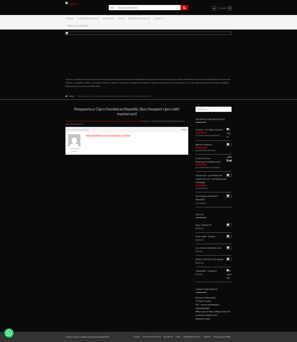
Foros (74, 121)
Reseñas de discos (139, 18)
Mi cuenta (109, 18)
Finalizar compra (77, 25)
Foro (121, 18)
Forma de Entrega (88, 18)
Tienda (69, 18)
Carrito (159, 18)
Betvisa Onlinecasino (206, 297)
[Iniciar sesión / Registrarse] (214, 8)
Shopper (84, 337)
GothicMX (83, 121)
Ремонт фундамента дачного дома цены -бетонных (108, 135)
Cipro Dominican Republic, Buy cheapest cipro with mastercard (114, 121)
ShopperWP (104, 337)
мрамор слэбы (203, 318)
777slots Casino (203, 301)
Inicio (71, 96)
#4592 (184, 129)
